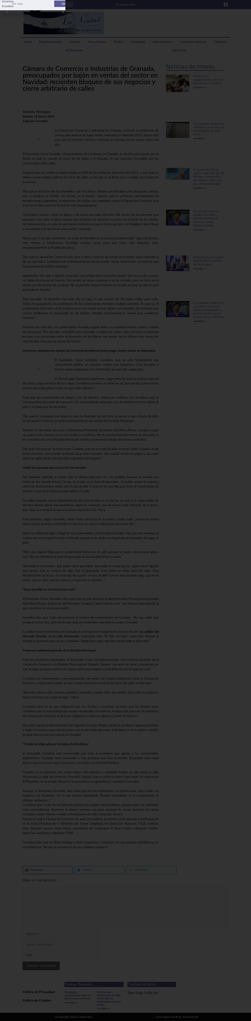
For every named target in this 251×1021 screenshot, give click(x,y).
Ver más (17, 4)
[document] (125, 510)
